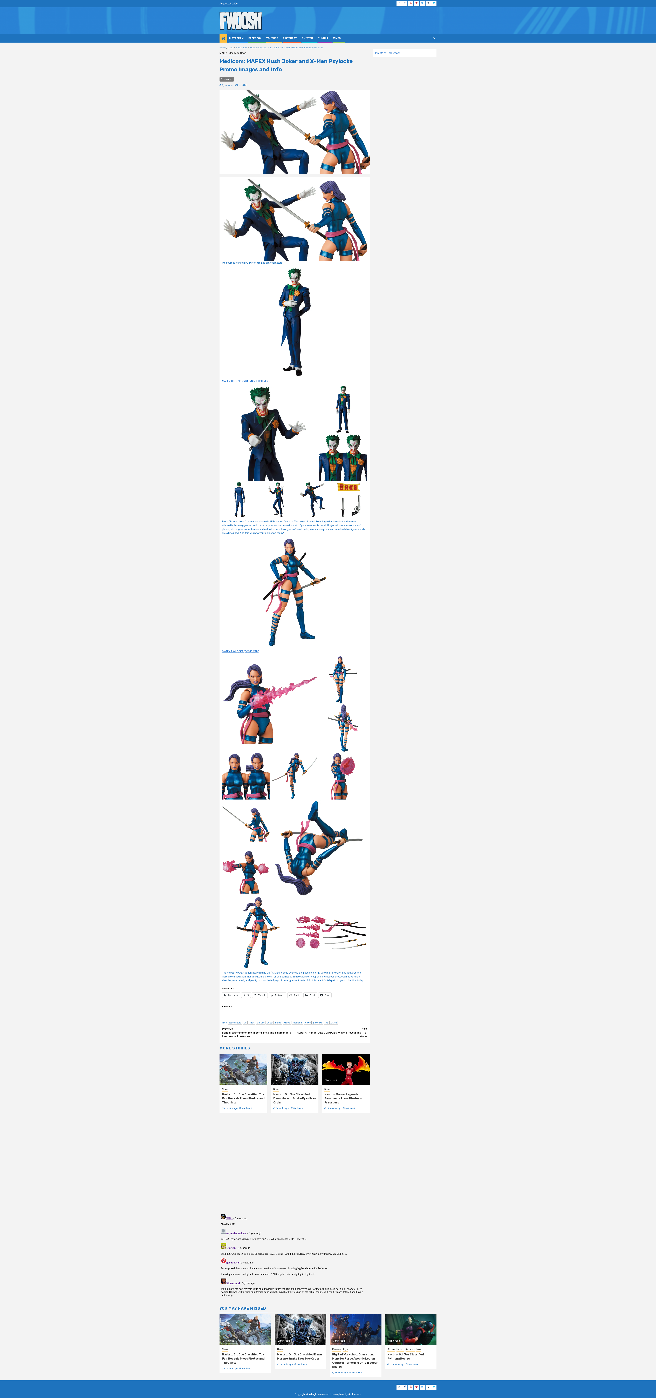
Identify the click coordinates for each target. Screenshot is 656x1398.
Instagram (236, 38)
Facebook (254, 38)
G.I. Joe (391, 1349)
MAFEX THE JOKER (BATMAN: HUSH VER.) (246, 381)
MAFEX (223, 53)
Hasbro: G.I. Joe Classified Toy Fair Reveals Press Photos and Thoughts (243, 1098)
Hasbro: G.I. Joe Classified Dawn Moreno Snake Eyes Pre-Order (294, 1098)
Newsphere (338, 1394)
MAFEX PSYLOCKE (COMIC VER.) (240, 651)
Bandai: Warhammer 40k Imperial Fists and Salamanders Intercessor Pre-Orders (256, 1032)
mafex (278, 1022)
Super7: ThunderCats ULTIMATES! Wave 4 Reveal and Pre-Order (332, 1032)
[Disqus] (295, 1163)
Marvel (287, 1022)
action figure (235, 1022)
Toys (345, 1349)
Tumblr (323, 38)
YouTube (272, 38)
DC (245, 1022)
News (243, 53)
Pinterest (290, 38)
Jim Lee (260, 1022)
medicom (297, 1022)
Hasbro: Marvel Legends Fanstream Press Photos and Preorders (344, 1098)
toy (326, 1022)
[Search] (434, 38)
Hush (251, 1022)
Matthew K (247, 1108)
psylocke (317, 1022)
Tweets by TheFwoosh (387, 53)
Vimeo (337, 38)
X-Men (333, 1022)
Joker (270, 1022)
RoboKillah (242, 85)
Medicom (234, 53)
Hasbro (400, 1349)
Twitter (307, 38)
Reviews (336, 1349)
